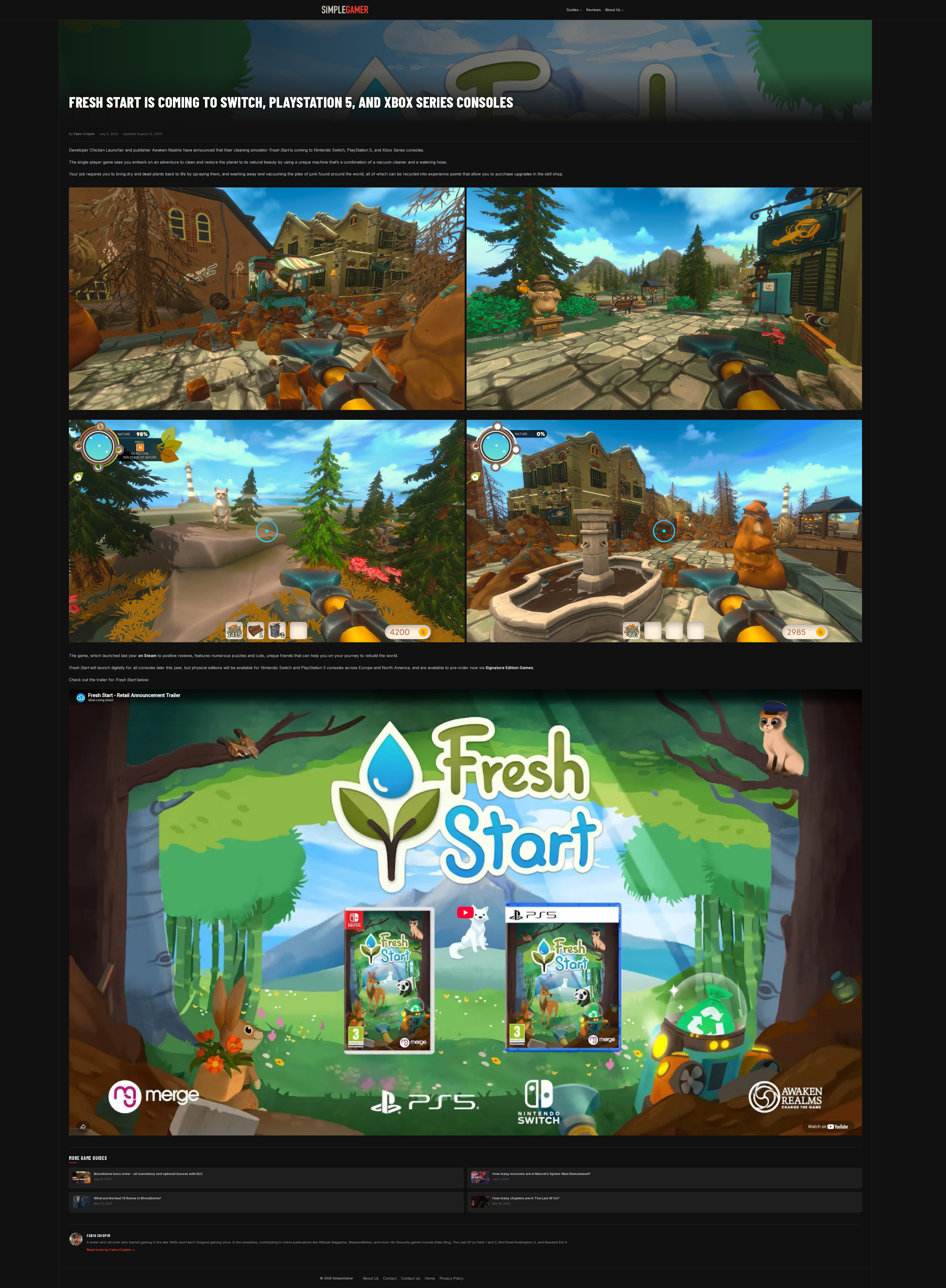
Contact (390, 1278)
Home (430, 1278)
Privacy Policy (451, 1278)
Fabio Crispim (84, 134)
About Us (371, 1278)
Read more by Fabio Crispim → (111, 1250)
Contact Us (410, 1278)
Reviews (593, 10)
